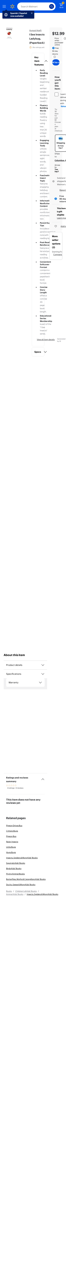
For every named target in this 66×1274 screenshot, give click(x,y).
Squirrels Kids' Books (15, 863)
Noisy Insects (12, 841)
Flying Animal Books (15, 874)
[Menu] (4, 6)
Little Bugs (11, 847)
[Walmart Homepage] (12, 6)
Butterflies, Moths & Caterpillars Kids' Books (26, 879)
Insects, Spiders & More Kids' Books (22, 857)
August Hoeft (35, 30)
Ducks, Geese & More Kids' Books (20, 884)
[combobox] (36, 6)
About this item (14, 655)
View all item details (46, 339)
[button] (38, 61)
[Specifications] (43, 673)
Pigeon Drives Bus (14, 825)
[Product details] (43, 665)
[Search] (51, 6)
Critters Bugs (12, 831)
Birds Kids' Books (13, 868)
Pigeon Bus (11, 836)
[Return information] (54, 57)
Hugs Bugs (11, 852)
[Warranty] (40, 682)
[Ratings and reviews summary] (43, 778)
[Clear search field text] (48, 6)
